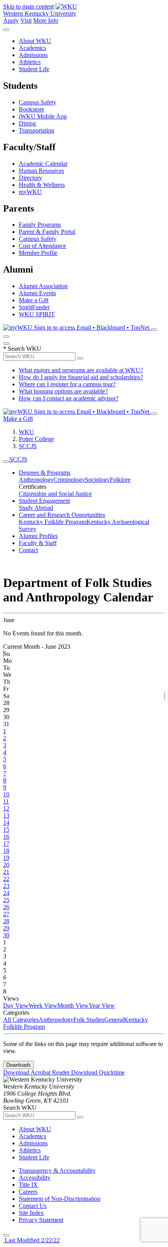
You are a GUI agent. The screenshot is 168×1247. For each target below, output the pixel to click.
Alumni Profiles (38, 536)
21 (6, 871)
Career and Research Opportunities (62, 514)
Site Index (31, 1212)
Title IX (28, 1184)
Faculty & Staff (38, 543)
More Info (45, 20)
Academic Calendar (43, 163)
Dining (27, 123)
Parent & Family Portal (47, 231)
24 (6, 893)
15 (6, 829)
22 (6, 879)
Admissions (33, 55)
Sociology (97, 479)
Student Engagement (44, 500)
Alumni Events (37, 293)
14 (6, 822)
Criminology (69, 479)
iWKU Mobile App (43, 116)
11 (6, 801)
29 (6, 928)
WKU (26, 432)
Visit (26, 20)
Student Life (34, 69)
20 (6, 864)
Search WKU (22, 348)
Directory (30, 177)
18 (6, 850)
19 (6, 857)
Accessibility (34, 1177)
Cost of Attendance (42, 245)
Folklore (120, 479)
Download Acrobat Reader (37, 1072)
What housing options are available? (63, 391)
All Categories (21, 1019)
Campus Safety (37, 102)
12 (6, 808)
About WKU (35, 41)
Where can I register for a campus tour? (67, 384)
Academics (32, 48)
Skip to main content (28, 6)
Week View (43, 1005)
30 (6, 935)
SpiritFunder (34, 307)
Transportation (36, 130)
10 (6, 794)
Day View (16, 1005)
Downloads (18, 1065)
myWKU (30, 191)
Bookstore (31, 109)
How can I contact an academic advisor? (68, 398)
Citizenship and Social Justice (55, 493)
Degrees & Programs (44, 472)
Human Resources (41, 170)
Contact (28, 550)
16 (6, 836)
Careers (28, 1191)
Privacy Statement (41, 1219)
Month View (73, 1005)
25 (6, 900)
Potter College (36, 439)
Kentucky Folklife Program (52, 522)
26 (6, 907)
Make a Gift (33, 300)
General (114, 1019)
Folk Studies (88, 1019)
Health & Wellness (42, 184)
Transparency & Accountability (57, 1170)
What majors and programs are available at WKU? (81, 370)
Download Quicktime (98, 1072)
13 (6, 815)
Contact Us (32, 1205)
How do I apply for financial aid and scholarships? (81, 377)
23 (6, 886)
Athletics (30, 62)
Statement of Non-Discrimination (59, 1198)
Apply (11, 20)
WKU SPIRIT (37, 314)
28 (6, 921)
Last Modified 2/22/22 (31, 1240)
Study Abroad (36, 507)
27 (6, 914)
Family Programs (40, 224)
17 (6, 843)
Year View (102, 1005)
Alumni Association (43, 286)
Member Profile (38, 252)
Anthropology (36, 479)
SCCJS (28, 446)
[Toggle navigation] (6, 461)
